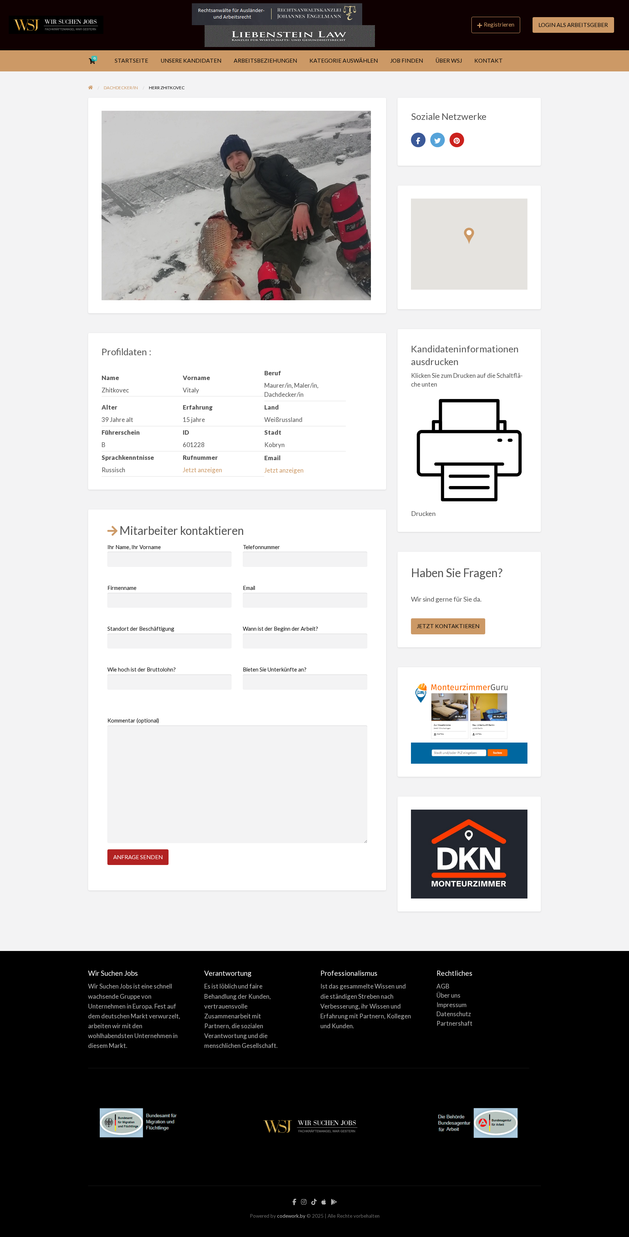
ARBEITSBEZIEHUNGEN (265, 60)
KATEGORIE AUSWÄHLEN (343, 60)
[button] (469, 236)
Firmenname (122, 587)
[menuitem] (495, 25)
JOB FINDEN (406, 60)
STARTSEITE (131, 60)
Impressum (451, 1005)
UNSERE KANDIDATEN (191, 60)
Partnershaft (454, 1023)
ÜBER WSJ (448, 60)
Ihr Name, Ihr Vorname (134, 547)
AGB (443, 986)
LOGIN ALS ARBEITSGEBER (573, 24)
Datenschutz (453, 1014)
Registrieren (499, 24)
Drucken (423, 513)
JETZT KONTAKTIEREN (448, 626)
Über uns (448, 995)
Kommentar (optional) (133, 720)
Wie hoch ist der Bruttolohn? (141, 669)
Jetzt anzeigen (202, 470)
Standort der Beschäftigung (140, 628)
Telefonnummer (261, 547)
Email (249, 587)
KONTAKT (488, 60)
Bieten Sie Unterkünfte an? (274, 669)
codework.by (291, 1216)
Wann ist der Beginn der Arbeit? (280, 628)
